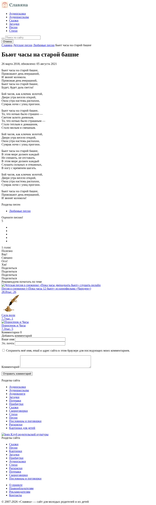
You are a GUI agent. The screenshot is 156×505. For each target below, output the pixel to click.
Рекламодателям (19, 491)
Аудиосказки (17, 13)
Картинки (15, 451)
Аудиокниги (17, 393)
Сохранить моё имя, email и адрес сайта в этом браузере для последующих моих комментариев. (68, 350)
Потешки (15, 400)
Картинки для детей (22, 428)
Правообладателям (21, 488)
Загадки (14, 23)
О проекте (15, 485)
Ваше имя (8, 339)
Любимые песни (20, 211)
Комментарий (10, 366)
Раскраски (15, 424)
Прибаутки (16, 404)
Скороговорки (18, 410)
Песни (13, 27)
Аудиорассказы (19, 17)
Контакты (15, 495)
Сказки (13, 20)
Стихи (13, 30)
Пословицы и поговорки (25, 421)
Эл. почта (8, 343)
